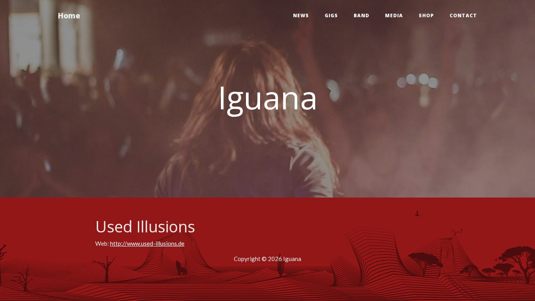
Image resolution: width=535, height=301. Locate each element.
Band (361, 15)
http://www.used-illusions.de (147, 243)
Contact (463, 15)
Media (394, 15)
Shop (426, 15)
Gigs (331, 15)
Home (69, 15)
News (301, 15)
